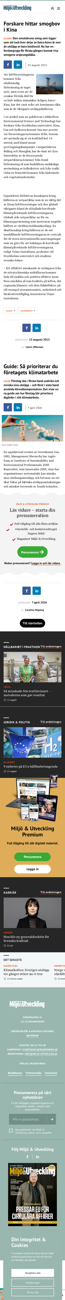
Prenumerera (30, 552)
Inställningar (33, 1282)
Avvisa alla (33, 1292)
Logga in (33, 869)
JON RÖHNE (32, 1035)
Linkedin (37, 1156)
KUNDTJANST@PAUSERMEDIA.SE (40, 1049)
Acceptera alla (32, 1273)
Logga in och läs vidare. (46, 563)
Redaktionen (15, 1073)
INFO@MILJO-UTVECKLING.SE (41, 1053)
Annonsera (51, 1073)
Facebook (27, 1156)
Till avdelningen (50, 646)
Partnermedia (33, 1073)
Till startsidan (32, 623)
